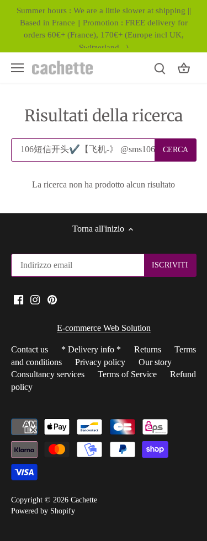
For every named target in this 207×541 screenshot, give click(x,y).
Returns (147, 349)
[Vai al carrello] (183, 67)
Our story (155, 362)
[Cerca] (159, 67)
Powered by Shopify (43, 510)
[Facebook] (18, 299)
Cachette (84, 499)
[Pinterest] (52, 299)
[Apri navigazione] (17, 67)
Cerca (176, 150)
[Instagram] (35, 299)
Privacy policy (100, 362)
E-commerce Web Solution (104, 328)
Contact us (29, 349)
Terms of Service (127, 374)
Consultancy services (47, 374)
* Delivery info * (91, 349)
